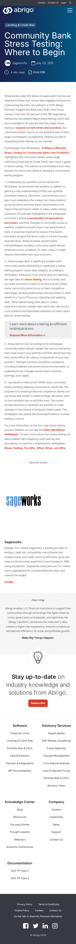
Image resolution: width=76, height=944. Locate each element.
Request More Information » (27, 335)
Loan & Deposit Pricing (56, 770)
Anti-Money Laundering (56, 740)
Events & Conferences (20, 847)
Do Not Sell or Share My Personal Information (38, 916)
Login (63, 2)
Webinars (20, 839)
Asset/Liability (56, 733)
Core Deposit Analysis (56, 763)
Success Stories (19, 824)
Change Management (56, 755)
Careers (41, 2)
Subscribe (38, 703)
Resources (20, 816)
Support (56, 832)
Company (56, 802)
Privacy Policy (24, 904)
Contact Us (53, 2)
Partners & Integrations (20, 763)
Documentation (19, 863)
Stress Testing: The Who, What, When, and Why (35, 448)
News (56, 824)
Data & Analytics (20, 755)
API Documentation (19, 770)
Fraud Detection (56, 748)
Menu (69, 10)
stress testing (33, 279)
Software (20, 726)
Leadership (56, 816)
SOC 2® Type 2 (20, 878)
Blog (20, 809)
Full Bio (9, 582)
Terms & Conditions (48, 904)
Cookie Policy (22, 910)
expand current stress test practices (38, 127)
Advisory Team (56, 785)
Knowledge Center (20, 802)
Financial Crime (19, 733)
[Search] (70, 3)
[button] (38, 916)
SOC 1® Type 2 (20, 870)
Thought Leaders (20, 832)
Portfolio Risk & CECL (20, 748)
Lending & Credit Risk (20, 25)
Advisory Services (56, 726)
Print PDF (39, 72)
